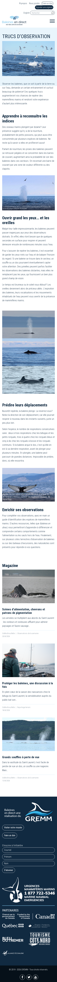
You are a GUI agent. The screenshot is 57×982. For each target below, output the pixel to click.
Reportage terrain (23, 707)
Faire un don (47, 3)
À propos (23, 3)
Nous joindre (34, 3)
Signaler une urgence (44, 7)
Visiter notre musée (13, 827)
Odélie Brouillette (8, 633)
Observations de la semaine (27, 633)
